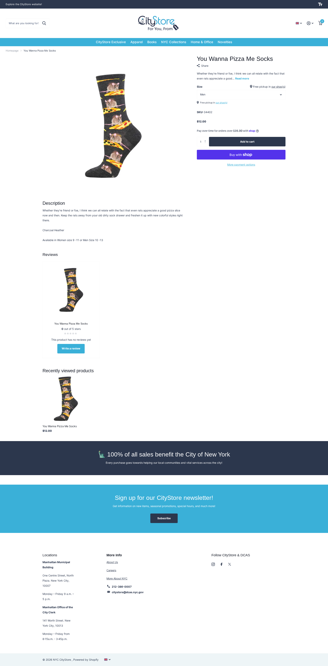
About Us (112, 562)
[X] (229, 564)
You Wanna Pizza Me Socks (60, 426)
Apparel (136, 42)
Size (241, 86)
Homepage (12, 50)
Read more (242, 78)
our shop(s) (278, 86)
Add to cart (247, 141)
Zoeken (44, 23)
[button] (206, 138)
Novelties (225, 42)
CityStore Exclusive (111, 42)
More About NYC (116, 578)
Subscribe (164, 518)
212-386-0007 (122, 586)
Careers (111, 570)
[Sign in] (310, 23)
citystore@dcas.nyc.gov (128, 592)
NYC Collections (173, 42)
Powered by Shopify (86, 659)
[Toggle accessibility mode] (320, 4)
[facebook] (221, 564)
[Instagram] (213, 564)
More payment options (241, 164)
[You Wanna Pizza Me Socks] (66, 398)
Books (152, 42)
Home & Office (202, 42)
